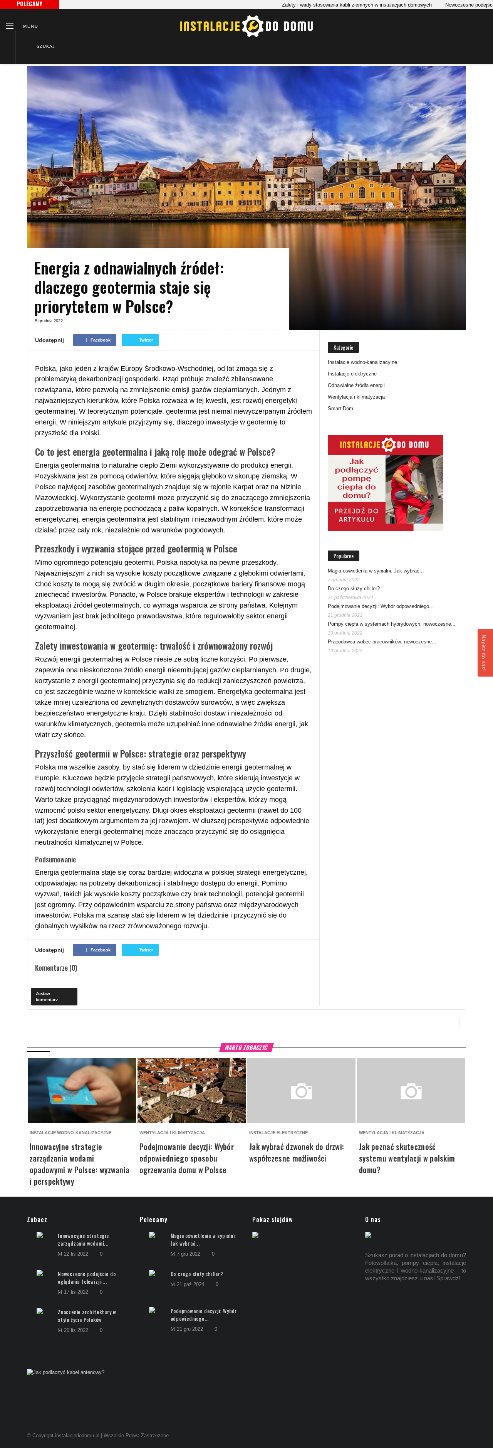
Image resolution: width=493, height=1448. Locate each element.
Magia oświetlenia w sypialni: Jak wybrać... (376, 571)
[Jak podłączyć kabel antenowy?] (246, 1372)
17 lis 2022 (77, 1292)
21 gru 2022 (191, 1329)
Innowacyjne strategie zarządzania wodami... (83, 1239)
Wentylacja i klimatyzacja (356, 397)
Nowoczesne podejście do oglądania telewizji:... (87, 1277)
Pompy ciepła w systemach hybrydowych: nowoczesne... (392, 624)
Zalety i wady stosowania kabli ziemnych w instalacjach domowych (332, 5)
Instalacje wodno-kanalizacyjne (362, 362)
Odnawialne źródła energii (356, 385)
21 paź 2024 (191, 1284)
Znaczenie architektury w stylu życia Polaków (87, 1315)
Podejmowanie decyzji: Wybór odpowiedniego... (381, 606)
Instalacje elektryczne (352, 374)
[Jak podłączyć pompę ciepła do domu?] (385, 483)
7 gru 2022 (189, 1254)
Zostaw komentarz (47, 996)
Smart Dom (340, 408)
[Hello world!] (311, 1235)
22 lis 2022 (77, 1254)
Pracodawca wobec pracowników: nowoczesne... (382, 642)
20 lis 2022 (77, 1330)
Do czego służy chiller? (354, 588)
